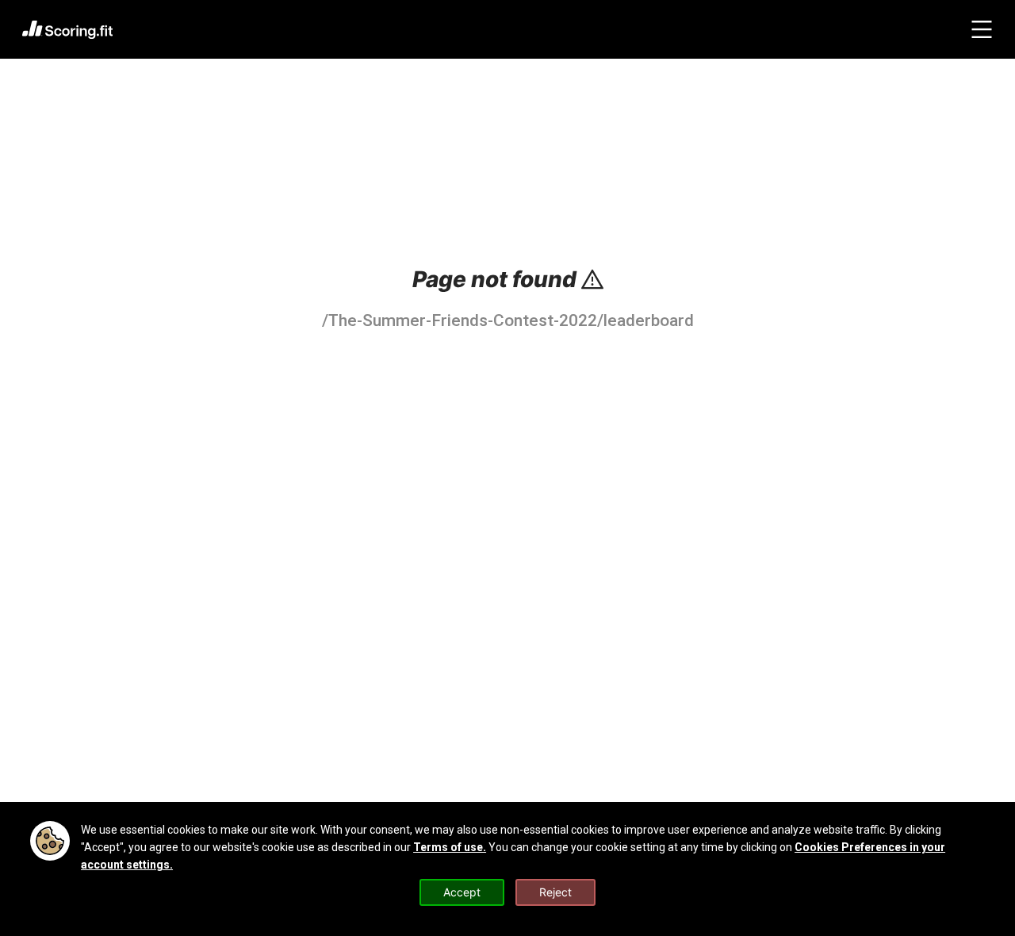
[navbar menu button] (981, 29)
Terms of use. (449, 847)
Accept (462, 892)
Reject (555, 892)
